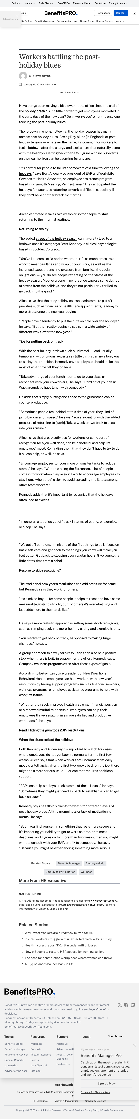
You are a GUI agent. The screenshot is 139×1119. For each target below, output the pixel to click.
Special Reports (14, 1060)
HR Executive (40, 1101)
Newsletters (103, 13)
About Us (62, 1043)
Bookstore (100, 3)
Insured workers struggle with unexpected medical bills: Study (68, 939)
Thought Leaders (118, 3)
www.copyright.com (102, 900)
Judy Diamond (46, 3)
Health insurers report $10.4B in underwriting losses (61, 945)
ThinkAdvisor (22, 1092)
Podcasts (17, 3)
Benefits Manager (15, 1049)
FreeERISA (64, 3)
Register (120, 13)
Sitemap (36, 1070)
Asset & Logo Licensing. (53, 908)
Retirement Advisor (16, 1054)
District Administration (66, 1101)
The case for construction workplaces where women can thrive (68, 958)
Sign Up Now (106, 1083)
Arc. (38, 1110)
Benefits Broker (13, 1043)
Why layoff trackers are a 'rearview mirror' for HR (59, 933)
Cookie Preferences (112, 1110)
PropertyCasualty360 (41, 1092)
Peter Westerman (41, 75)
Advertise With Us (67, 1049)
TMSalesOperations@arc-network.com (80, 904)
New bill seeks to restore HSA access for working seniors (64, 951)
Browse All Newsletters (95, 1092)
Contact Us (63, 1064)
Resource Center (82, 3)
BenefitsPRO (60, 1092)
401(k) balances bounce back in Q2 (49, 964)
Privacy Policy (92, 1110)
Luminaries (11, 1065)
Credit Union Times (73, 1094)
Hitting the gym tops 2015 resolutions (56, 730)
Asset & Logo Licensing (64, 1056)
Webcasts (30, 3)
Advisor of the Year (15, 1070)
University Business (95, 1101)
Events (35, 1060)
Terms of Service (73, 1110)
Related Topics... (42, 863)
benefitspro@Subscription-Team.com (27, 1026)
